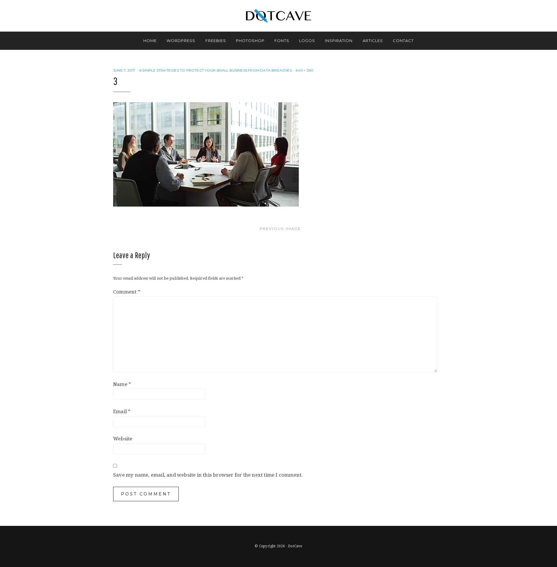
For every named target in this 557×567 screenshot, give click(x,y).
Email (122, 411)
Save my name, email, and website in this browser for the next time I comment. (208, 475)
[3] (206, 154)
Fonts (281, 40)
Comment (126, 292)
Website (122, 439)
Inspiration (338, 40)
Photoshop (250, 40)
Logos (307, 40)
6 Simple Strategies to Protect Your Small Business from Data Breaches (215, 70)
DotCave (295, 546)
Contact (403, 40)
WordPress (181, 40)
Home (150, 40)
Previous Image (280, 228)
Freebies (215, 40)
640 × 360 (305, 70)
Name (122, 384)
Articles (373, 40)
